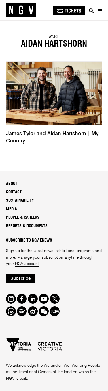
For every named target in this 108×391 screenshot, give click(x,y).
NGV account (27, 264)
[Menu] (99, 10)
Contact (14, 192)
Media (11, 209)
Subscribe (20, 278)
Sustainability (20, 201)
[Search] (91, 10)
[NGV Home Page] (21, 10)
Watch (54, 37)
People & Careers (22, 218)
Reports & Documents (27, 226)
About (11, 184)
